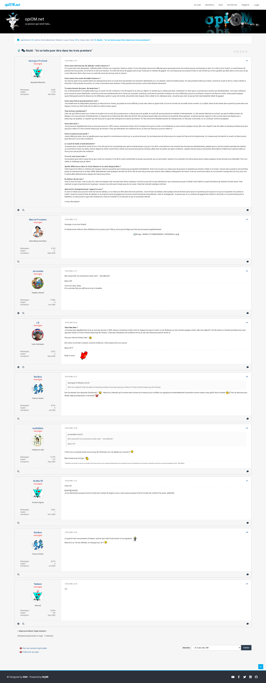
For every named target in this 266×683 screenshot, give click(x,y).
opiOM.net (12, 4)
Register (245, 4)
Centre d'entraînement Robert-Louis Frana (54, 40)
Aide (221, 4)
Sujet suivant (39, 631)
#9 (247, 584)
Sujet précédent (26, 631)
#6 (247, 428)
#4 (247, 322)
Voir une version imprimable (34, 648)
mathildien (37, 428)
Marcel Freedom (38, 219)
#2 (247, 219)
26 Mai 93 (38, 481)
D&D (25, 676)
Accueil (197, 4)
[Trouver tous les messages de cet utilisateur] (23, 210)
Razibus (38, 376)
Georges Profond (38, 61)
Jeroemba (37, 271)
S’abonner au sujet (30, 652)
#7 (247, 481)
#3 (247, 271)
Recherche (232, 4)
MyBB (45, 676)
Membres (209, 4)
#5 (247, 377)
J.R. (38, 322)
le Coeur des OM (85, 40)
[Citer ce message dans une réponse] (248, 210)
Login (256, 4)
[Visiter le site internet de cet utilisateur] (18, 210)
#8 (247, 532)
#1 (247, 61)
